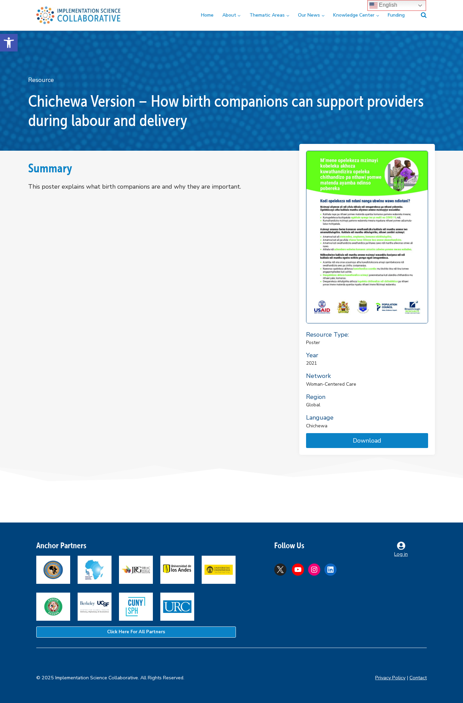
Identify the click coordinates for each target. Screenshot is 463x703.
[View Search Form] (419, 15)
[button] (9, 42)
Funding (396, 15)
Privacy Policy (390, 677)
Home (207, 15)
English (387, 5)
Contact (418, 677)
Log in (401, 554)
